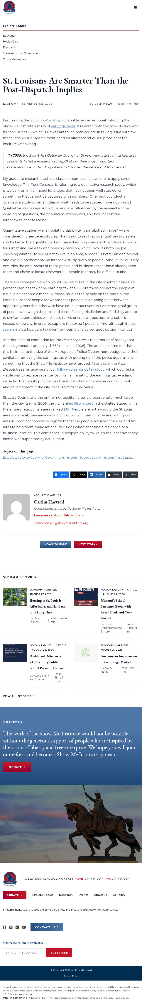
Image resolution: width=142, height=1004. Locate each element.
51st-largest (83, 403)
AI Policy (119, 895)
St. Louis (72, 457)
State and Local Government (21, 53)
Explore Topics (42, 895)
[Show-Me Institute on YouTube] (24, 927)
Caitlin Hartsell (104, 103)
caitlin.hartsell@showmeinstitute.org (61, 523)
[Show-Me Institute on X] (11, 927)
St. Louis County (91, 457)
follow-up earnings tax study (80, 369)
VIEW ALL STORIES (17, 696)
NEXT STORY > (88, 544)
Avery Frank (41, 675)
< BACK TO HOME (56, 544)
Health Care (10, 41)
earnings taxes (63, 126)
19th (67, 409)
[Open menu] (135, 7)
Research (66, 895)
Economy (9, 47)
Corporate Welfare (14, 59)
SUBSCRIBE (59, 952)
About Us (100, 895)
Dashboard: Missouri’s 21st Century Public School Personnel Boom (46, 662)
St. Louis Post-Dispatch (119, 457)
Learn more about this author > (59, 515)
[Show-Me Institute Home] (9, 7)
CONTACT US (45, 927)
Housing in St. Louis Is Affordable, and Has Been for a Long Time (47, 606)
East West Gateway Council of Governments (34, 457)
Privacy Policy (71, 976)
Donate (15, 767)
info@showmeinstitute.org (17, 994)
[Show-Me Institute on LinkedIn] (17, 927)
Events (83, 895)
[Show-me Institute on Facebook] (4, 927)
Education (9, 35)
